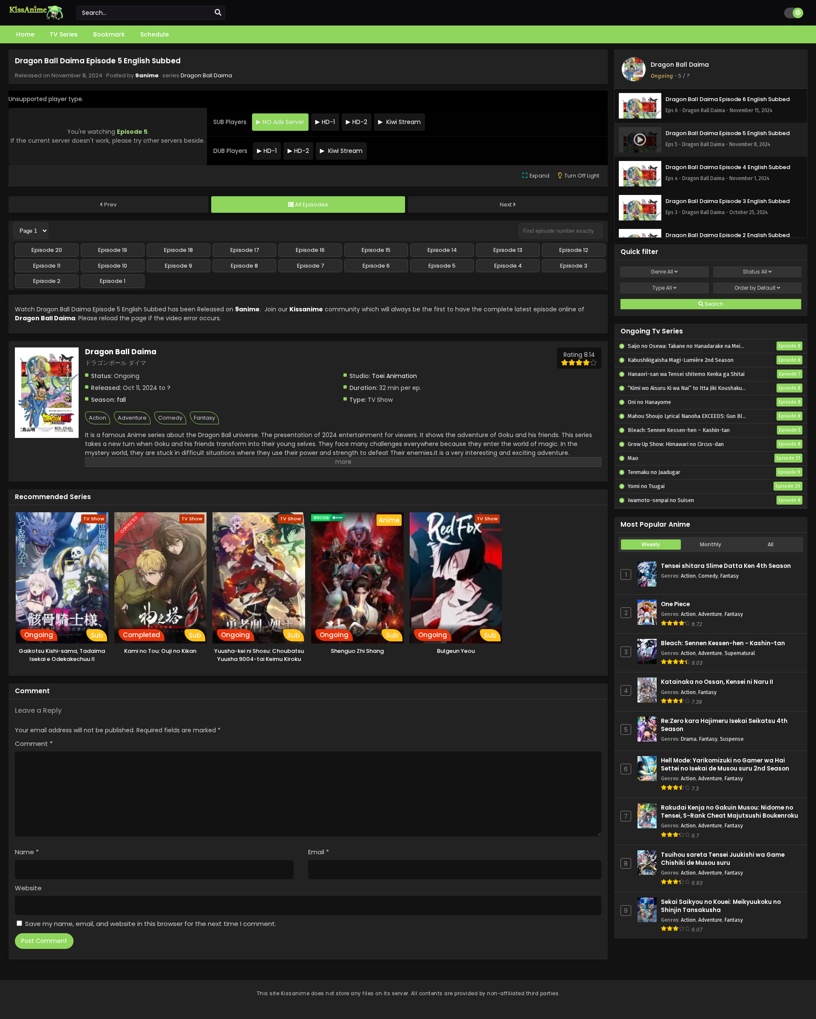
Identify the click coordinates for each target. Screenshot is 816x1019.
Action (97, 418)
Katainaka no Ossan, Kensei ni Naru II (717, 682)
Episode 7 (310, 266)
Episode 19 (112, 250)
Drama (689, 739)
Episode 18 (178, 250)
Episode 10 (112, 266)
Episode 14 (442, 250)
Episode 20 (46, 250)
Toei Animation (394, 376)
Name (27, 851)
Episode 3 (573, 266)
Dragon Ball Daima (206, 75)
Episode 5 (442, 266)
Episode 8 (244, 266)
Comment (34, 743)
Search (713, 304)
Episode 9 (178, 266)
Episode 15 (376, 250)
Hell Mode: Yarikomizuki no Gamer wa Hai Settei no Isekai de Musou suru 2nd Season (725, 764)
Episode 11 (46, 266)
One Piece (675, 604)
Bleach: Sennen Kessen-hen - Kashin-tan (723, 643)
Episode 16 (310, 250)
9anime (147, 75)
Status (755, 271)
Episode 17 (244, 250)
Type (662, 287)
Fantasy (204, 418)
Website (28, 888)
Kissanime (306, 309)
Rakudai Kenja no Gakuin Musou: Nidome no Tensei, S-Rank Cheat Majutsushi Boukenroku (729, 812)
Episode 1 (112, 281)
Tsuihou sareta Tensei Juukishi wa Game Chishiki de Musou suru (723, 859)
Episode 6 (376, 266)
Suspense (732, 739)
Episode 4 (508, 266)
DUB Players (230, 151)
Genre (662, 271)
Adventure (132, 418)
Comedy (170, 418)
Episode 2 (46, 281)
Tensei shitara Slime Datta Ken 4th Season (726, 566)
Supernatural (740, 653)
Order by (755, 287)
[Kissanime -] (36, 18)
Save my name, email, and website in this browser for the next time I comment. (150, 923)
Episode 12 (573, 250)
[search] (218, 13)
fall (121, 399)
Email (318, 851)
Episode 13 (507, 250)
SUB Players (229, 122)
